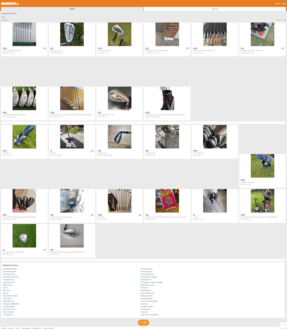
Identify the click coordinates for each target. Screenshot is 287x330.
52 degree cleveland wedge (151, 282)
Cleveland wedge (10, 269)
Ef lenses (144, 288)
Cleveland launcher (10, 277)
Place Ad (215, 9)
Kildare (12, 53)
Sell (144, 322)
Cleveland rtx (145, 280)
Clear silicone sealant (149, 315)
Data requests (26, 328)
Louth (106, 53)
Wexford (109, 155)
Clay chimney (8, 312)
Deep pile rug (8, 301)
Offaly (104, 117)
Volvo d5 (143, 304)
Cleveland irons (9, 274)
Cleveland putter (9, 272)
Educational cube (147, 285)
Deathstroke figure (10, 296)
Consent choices (48, 328)
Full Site (3, 328)
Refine (279, 20)
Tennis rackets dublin (148, 301)
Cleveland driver (147, 274)
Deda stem (7, 298)
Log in (18, 328)
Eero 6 (5, 288)
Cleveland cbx (8, 280)
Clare (10, 155)
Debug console (146, 296)
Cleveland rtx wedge (148, 277)
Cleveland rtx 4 (146, 272)
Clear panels (8, 315)
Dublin (157, 53)
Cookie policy (37, 328)
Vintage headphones (11, 304)
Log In (284, 3)
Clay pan (144, 312)
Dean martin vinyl (147, 293)
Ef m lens (6, 290)
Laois (60, 53)
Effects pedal (145, 290)
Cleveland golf (146, 269)
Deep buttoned (146, 298)
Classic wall (145, 309)
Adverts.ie (10, 3)
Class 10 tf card (9, 309)
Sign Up (277, 3)
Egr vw (5, 293)
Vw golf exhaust (146, 306)
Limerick (13, 219)
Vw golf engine (9, 306)
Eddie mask (7, 285)
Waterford (158, 117)
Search (72, 9)
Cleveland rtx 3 (9, 282)
